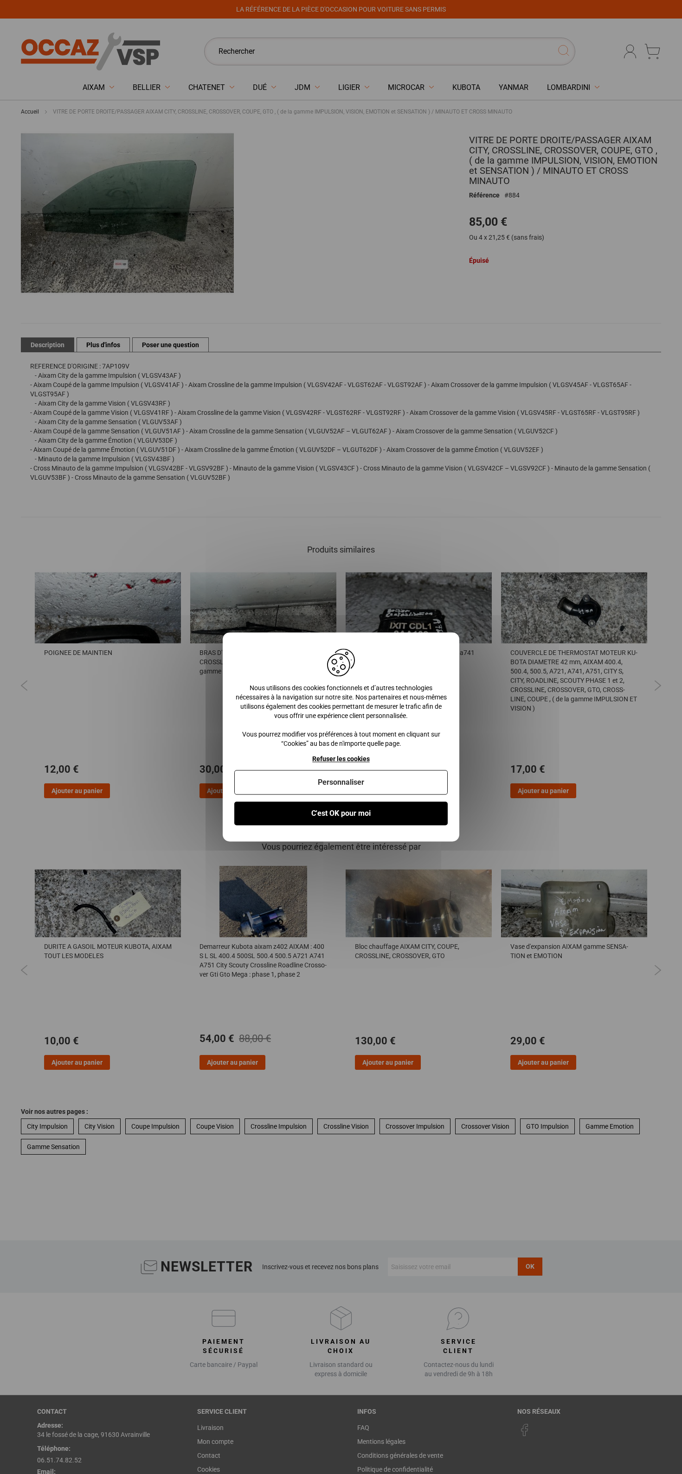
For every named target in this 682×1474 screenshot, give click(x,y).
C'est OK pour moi (341, 813)
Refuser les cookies (341, 758)
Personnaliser (341, 782)
